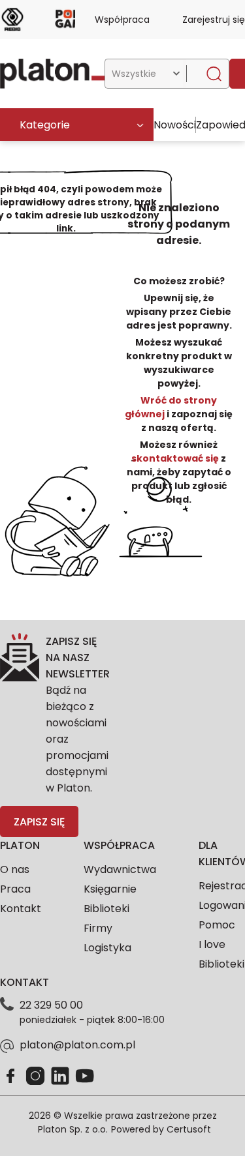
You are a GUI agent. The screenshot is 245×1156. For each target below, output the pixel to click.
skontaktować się (176, 458)
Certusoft (189, 1129)
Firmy (98, 928)
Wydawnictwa (120, 869)
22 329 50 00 (51, 1005)
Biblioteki (106, 908)
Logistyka (107, 947)
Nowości (175, 124)
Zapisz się (39, 821)
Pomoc (217, 924)
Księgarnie (110, 889)
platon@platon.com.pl (77, 1044)
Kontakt (20, 908)
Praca (15, 889)
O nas (14, 869)
